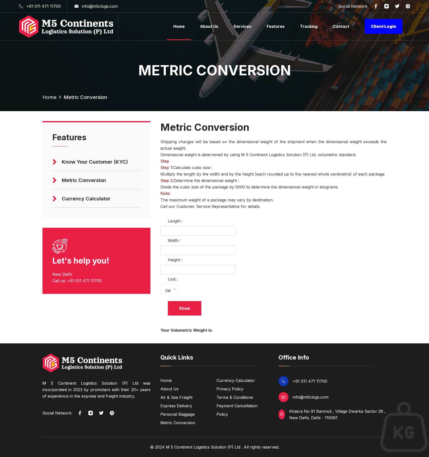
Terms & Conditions (234, 397)
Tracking (309, 26)
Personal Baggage (177, 414)
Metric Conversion (177, 422)
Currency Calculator (235, 380)
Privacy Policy (229, 388)
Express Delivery (176, 405)
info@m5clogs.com (100, 6)
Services (242, 26)
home (49, 97)
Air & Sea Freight (176, 397)
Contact (341, 26)
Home (179, 26)
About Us (209, 26)
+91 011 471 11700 (43, 6)
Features (276, 26)
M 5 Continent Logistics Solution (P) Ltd (203, 447)
